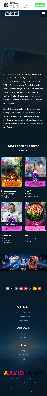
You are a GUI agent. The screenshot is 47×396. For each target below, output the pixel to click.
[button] (43, 13)
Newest (23, 338)
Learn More (23, 321)
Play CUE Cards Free (23, 312)
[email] (35, 288)
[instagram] (21, 288)
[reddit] (39, 288)
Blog (23, 351)
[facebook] (16, 288)
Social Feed (23, 355)
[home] (20, 13)
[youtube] (26, 288)
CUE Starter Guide (23, 316)
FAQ (23, 359)
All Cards (23, 334)
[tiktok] (12, 288)
